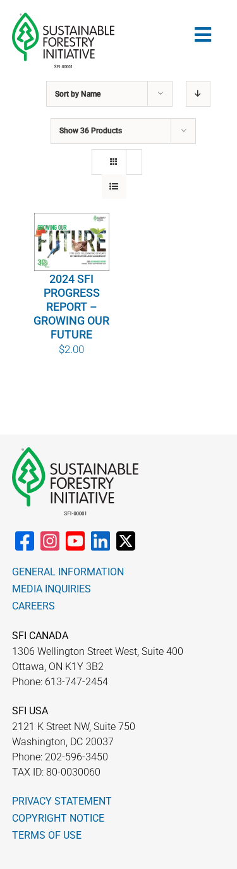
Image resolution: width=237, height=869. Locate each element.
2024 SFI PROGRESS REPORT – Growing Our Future (71, 306)
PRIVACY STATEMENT (62, 801)
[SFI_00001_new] (63, 17)
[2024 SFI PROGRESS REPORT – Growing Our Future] (71, 241)
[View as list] (114, 186)
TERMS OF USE (47, 835)
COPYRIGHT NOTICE (58, 818)
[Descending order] (198, 94)
